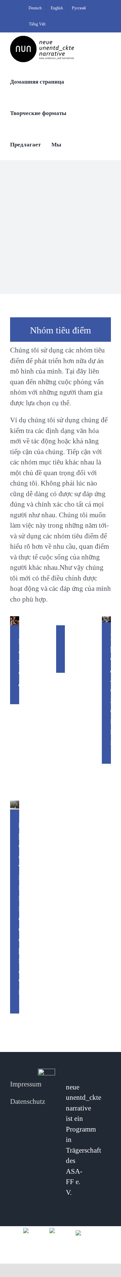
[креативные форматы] (14, 805)
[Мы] (60, 620)
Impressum (25, 1084)
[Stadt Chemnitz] (87, 1232)
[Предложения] (106, 619)
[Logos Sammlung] (60, 1230)
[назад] (14, 620)
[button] (74, 144)
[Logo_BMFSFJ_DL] (34, 1230)
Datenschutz (27, 1101)
